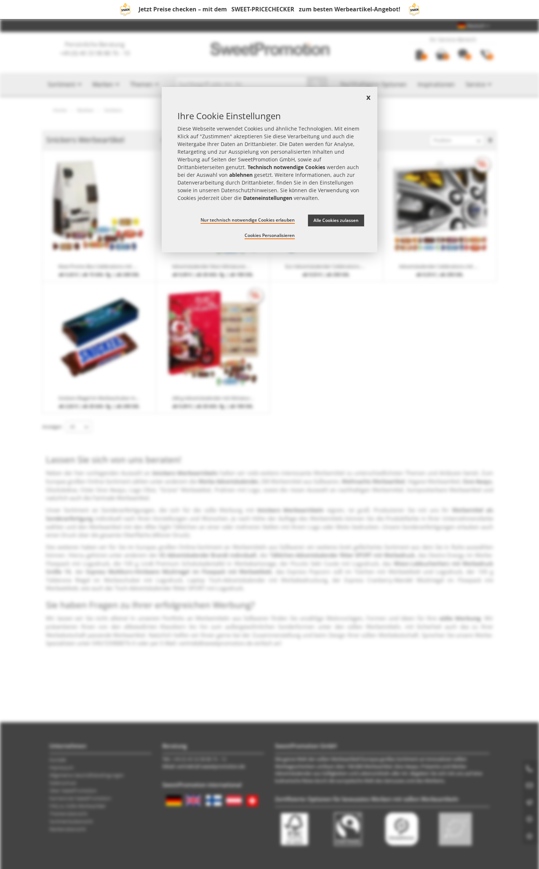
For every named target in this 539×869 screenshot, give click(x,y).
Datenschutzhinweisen (249, 190)
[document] (269, 170)
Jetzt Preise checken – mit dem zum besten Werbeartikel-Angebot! (269, 9)
